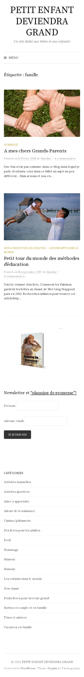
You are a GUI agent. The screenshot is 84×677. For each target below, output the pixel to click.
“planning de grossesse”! (53, 393)
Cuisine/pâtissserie (17, 520)
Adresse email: (14, 421)
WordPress (28, 668)
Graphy (52, 668)
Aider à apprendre (16, 501)
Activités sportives (16, 492)
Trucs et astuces (15, 617)
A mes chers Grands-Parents (35, 151)
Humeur (9, 559)
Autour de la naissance (19, 511)
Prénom (9, 406)
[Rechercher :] (76, 57)
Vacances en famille (18, 627)
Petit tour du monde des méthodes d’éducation (41, 261)
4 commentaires (65, 158)
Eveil (7, 540)
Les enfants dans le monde (23, 579)
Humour (9, 569)
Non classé (11, 588)
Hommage (11, 144)
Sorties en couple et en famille (25, 608)
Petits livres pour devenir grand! (26, 598)
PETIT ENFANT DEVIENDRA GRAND (42, 21)
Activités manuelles (17, 482)
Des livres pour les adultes (25, 248)
